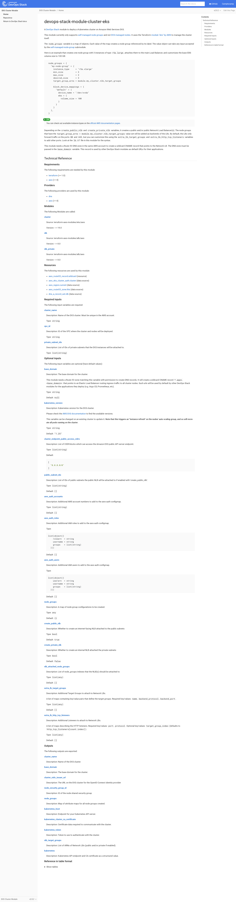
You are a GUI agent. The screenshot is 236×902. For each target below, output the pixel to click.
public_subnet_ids (52, 475)
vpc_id (47, 326)
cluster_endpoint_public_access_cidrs (62, 439)
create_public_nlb (52, 623)
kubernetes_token (52, 830)
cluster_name (50, 310)
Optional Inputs (210, 39)
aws (50, 180)
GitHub (214, 4)
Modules (207, 30)
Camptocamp (228, 4)
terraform (53, 175)
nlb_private (49, 249)
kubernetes (49, 850)
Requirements (209, 23)
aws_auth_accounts (53, 496)
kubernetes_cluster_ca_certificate (60, 819)
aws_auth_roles (51, 518)
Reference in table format (214, 45)
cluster (47, 217)
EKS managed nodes (120, 35)
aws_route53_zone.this (59, 289)
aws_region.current (57, 285)
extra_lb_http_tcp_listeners (57, 715)
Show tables (52, 867)
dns (50, 196)
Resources (208, 33)
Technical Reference (210, 20)
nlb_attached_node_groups (57, 666)
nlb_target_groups (52, 840)
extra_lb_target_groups (55, 688)
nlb (45, 233)
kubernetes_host (52, 809)
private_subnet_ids (53, 342)
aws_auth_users (51, 560)
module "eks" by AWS (161, 35)
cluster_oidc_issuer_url (55, 777)
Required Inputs (210, 36)
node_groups (50, 602)
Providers (208, 26)
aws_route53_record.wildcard (62, 276)
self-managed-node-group (62, 47)
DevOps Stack (52, 29)
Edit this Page (229, 10)
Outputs (207, 42)
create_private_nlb (52, 645)
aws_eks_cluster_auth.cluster (62, 280)
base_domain (50, 369)
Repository (7, 18)
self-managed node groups (90, 35)
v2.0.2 (216, 10)
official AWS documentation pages (105, 123)
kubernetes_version (53, 403)
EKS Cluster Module (10, 10)
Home (5, 14)
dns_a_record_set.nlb (59, 294)
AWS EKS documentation (74, 413)
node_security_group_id (55, 788)
